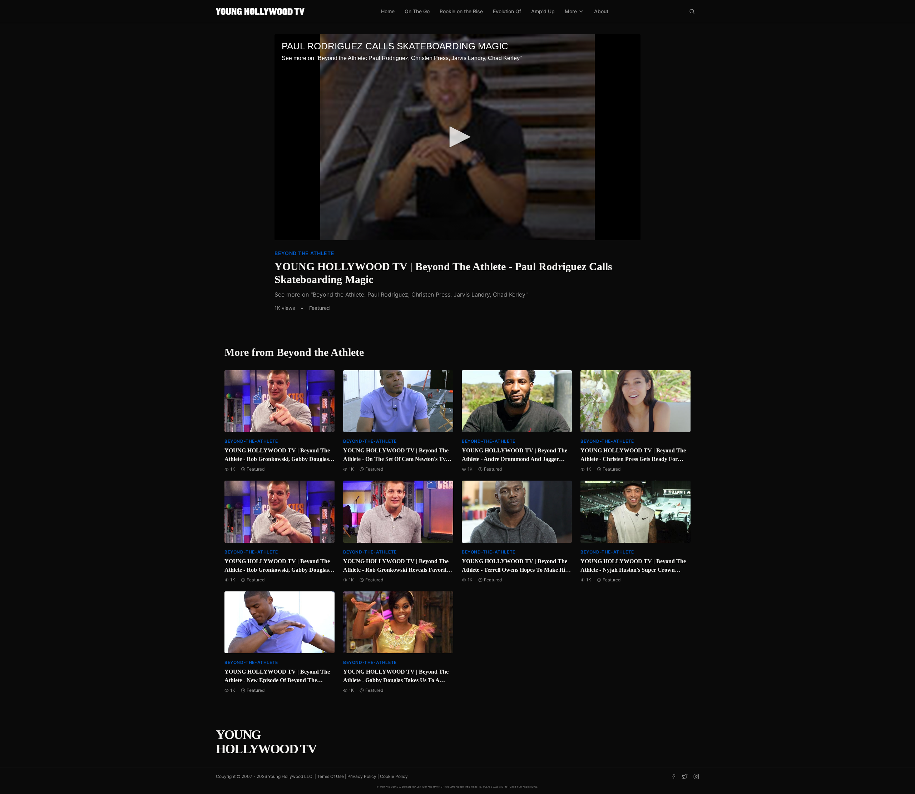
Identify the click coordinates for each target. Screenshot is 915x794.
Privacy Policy (361, 776)
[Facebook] (673, 776)
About (601, 11)
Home (388, 11)
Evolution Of (507, 11)
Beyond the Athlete (304, 253)
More (571, 11)
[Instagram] (696, 776)
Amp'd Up (543, 11)
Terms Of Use (330, 776)
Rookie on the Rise (461, 11)
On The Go (417, 11)
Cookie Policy (394, 776)
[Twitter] (685, 776)
